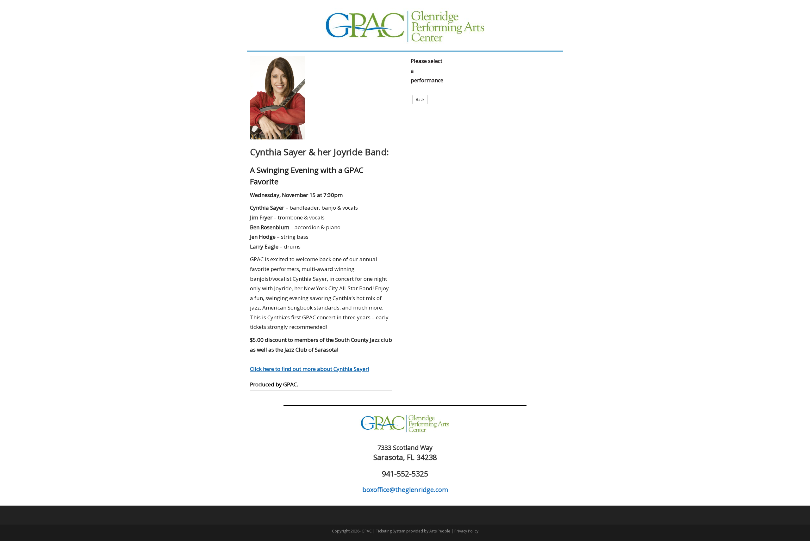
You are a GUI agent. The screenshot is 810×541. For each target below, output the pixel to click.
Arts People (439, 531)
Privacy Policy (466, 531)
